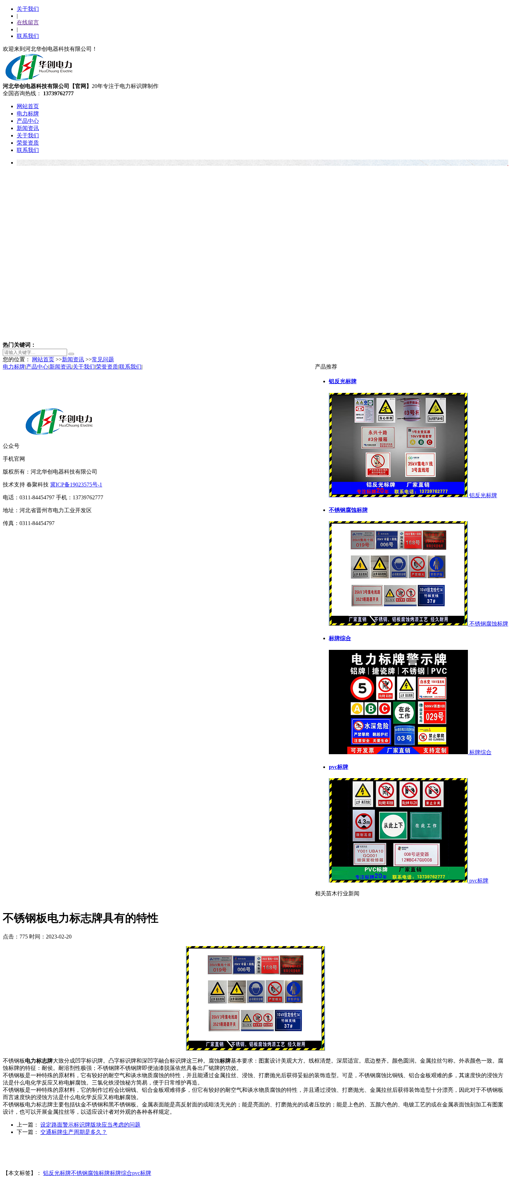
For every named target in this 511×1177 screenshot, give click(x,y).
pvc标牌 (141, 1173)
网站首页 (28, 106)
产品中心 (28, 121)
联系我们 (28, 36)
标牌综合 (121, 1173)
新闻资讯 (28, 128)
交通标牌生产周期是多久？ (73, 1132)
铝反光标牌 (57, 1173)
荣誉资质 (28, 143)
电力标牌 (28, 113)
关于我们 (28, 9)
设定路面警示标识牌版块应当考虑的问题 (90, 1125)
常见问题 (103, 359)
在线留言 (28, 22)
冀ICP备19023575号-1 (76, 484)
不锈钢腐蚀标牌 (90, 1173)
